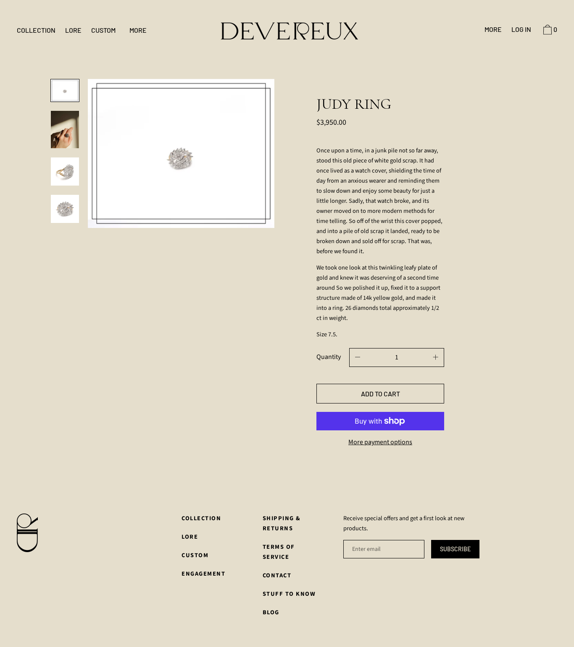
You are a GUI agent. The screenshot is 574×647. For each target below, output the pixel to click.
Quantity (328, 356)
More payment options (380, 442)
